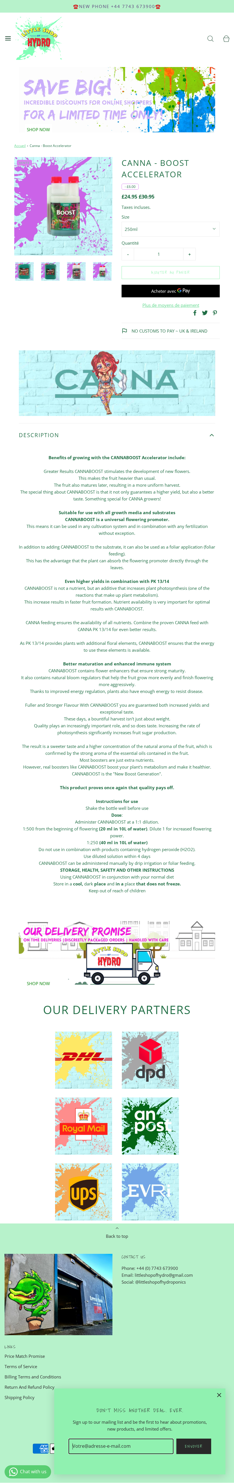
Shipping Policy (20, 1397)
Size (125, 217)
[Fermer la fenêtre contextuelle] (219, 1394)
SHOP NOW (38, 129)
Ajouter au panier (170, 272)
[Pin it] (214, 313)
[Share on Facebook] (194, 313)
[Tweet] (204, 313)
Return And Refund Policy (30, 1387)
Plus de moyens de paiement (170, 305)
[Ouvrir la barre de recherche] (210, 38)
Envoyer (194, 1446)
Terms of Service (21, 1366)
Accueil (20, 145)
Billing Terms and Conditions (33, 1377)
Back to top (117, 1236)
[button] (24, 271)
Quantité (130, 243)
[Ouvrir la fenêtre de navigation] (8, 38)
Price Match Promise (25, 1356)
